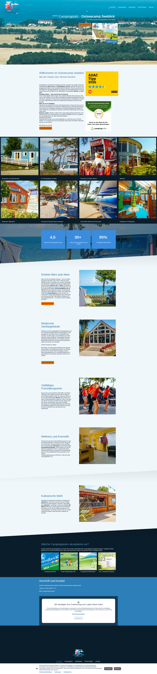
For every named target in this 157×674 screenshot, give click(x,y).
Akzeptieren (78, 618)
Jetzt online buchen (85, 24)
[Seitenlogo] (11, 7)
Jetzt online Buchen (47, 362)
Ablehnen (117, 668)
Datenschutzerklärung (78, 614)
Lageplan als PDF (112, 41)
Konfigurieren (67, 672)
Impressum (58, 672)
